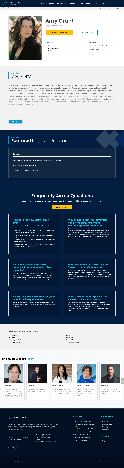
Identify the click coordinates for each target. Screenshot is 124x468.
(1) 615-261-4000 (46, 435)
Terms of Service (110, 461)
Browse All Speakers (81, 440)
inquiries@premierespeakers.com (46, 441)
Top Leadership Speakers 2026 (84, 432)
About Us (105, 421)
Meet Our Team (107, 424)
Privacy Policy (88, 461)
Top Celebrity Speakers (82, 434)
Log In (104, 441)
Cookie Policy (98, 461)
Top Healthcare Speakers (82, 437)
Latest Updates (106, 427)
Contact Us (105, 429)
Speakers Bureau (7, 8)
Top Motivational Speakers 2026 (84, 429)
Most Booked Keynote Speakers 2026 (84, 425)
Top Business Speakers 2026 (83, 421)
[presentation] (122, 381)
